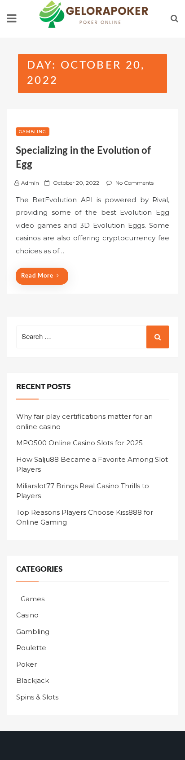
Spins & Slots (37, 697)
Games (32, 599)
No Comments (134, 182)
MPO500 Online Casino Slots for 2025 (79, 443)
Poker (26, 664)
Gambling (32, 131)
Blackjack (32, 680)
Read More (37, 276)
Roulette (31, 647)
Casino (27, 615)
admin (30, 182)
